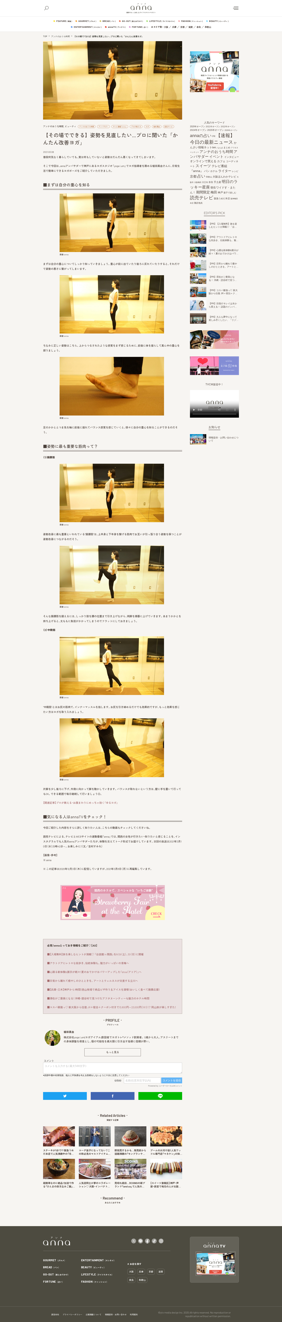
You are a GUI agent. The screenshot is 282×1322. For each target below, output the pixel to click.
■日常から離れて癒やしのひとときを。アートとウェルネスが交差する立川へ (92, 980)
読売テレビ (168, 127)
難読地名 (198, 203)
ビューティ (70, 126)
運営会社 (55, 1314)
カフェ (221, 161)
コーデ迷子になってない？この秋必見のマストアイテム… (94, 1152)
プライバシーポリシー (72, 1314)
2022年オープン (228, 126)
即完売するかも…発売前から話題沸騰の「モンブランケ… (130, 1152)
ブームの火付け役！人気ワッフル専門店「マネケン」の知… (166, 1152)
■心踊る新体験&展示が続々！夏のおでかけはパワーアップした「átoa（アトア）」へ (94, 971)
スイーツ (203, 166)
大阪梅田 (197, 182)
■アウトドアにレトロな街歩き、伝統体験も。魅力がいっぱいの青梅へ (88, 963)
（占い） (53, 1281)
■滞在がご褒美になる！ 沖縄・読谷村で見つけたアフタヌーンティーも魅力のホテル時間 (98, 998)
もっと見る (112, 1052)
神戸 (220, 192)
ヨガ (147, 127)
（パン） (51, 1267)
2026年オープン (231, 130)
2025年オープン (215, 130)
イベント (216, 156)
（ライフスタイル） (97, 1274)
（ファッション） (94, 1281)
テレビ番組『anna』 (120, 127)
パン (207, 171)
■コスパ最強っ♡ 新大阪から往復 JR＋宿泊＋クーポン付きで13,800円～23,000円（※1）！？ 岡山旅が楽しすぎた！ (111, 1007)
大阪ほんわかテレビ (224, 176)
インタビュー (231, 156)
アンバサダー (103, 127)
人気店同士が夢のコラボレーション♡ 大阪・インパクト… (95, 1185)
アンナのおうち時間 (60, 36)
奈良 (199, 27)
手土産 (217, 182)
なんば (220, 148)
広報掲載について (93, 1314)
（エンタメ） (98, 1260)
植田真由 (156, 127)
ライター (224, 171)
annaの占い (201, 135)
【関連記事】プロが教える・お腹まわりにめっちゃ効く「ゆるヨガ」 (80, 802)
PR (213, 136)
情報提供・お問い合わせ (115, 1314)
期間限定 (203, 192)
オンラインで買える (203, 161)
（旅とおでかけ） (56, 1274)
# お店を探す (134, 1263)
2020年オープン (197, 126)
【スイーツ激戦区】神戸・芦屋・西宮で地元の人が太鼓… (165, 1185)
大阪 (166, 27)
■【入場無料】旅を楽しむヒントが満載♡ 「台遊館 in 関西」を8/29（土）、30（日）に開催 (95, 954)
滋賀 (190, 27)
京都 (182, 27)
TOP (45, 36)
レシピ (235, 171)
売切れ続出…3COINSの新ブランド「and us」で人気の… (130, 1185)
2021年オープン (213, 126)
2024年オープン (198, 130)
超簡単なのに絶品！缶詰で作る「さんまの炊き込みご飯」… (59, 1185)
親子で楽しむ (230, 193)
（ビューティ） (93, 1267)
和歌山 (208, 27)
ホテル (214, 171)
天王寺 (205, 182)
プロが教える (136, 127)
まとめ (226, 147)
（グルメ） (54, 1260)
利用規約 (134, 1314)
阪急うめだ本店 (222, 198)
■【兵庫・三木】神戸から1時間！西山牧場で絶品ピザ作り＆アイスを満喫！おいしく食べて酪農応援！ (103, 989)
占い (201, 176)
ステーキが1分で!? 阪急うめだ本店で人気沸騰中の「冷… (58, 1152)
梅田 (214, 192)
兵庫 (174, 27)
